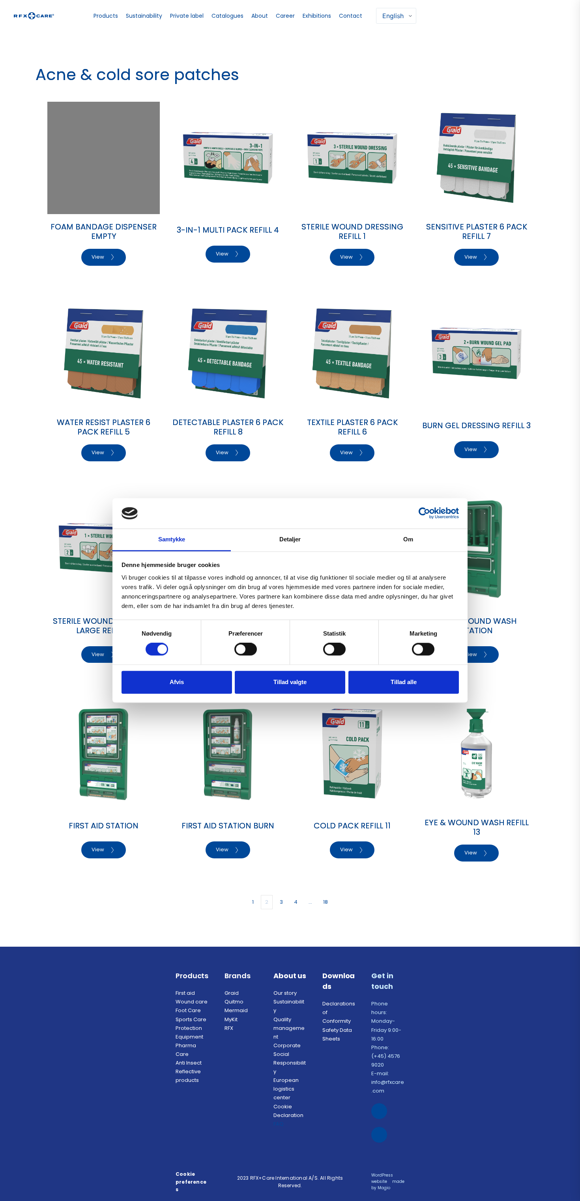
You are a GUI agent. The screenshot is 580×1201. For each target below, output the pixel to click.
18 (325, 902)
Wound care (192, 1001)
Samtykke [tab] (171, 539)
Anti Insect (189, 1063)
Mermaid (236, 1010)
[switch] (245, 649)
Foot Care (188, 1010)
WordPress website (382, 1178)
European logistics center (286, 1088)
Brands (237, 976)
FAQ (279, 1124)
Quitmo (234, 1001)
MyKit (231, 1019)
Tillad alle (404, 682)
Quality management (289, 1028)
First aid (185, 993)
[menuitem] (107, 16)
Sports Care (191, 1019)
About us (289, 976)
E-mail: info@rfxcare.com (387, 1082)
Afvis (177, 682)
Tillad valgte (290, 682)
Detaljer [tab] (290, 539)
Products (192, 976)
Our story (285, 993)
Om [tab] (408, 539)
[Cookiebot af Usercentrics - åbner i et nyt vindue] (424, 513)
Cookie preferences (191, 1181)
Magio (384, 1188)
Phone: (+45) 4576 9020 (386, 1056)
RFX (229, 1028)
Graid (232, 993)
